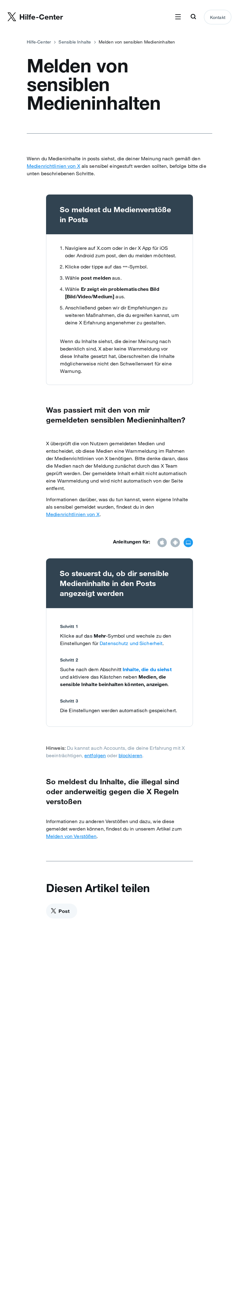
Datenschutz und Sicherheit (131, 643)
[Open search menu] (193, 17)
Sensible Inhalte (75, 42)
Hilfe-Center (39, 42)
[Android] (175, 543)
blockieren (130, 755)
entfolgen (95, 755)
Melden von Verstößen (71, 836)
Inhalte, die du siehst (147, 669)
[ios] (162, 543)
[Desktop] (188, 543)
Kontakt (217, 17)
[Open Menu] (178, 17)
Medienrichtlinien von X (53, 166)
